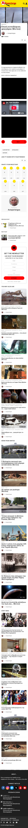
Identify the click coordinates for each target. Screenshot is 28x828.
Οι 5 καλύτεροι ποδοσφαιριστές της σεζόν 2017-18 (12, 708)
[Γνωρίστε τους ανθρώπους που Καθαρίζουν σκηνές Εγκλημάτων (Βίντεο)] (14, 670)
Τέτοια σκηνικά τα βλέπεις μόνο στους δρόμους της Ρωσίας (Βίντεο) (12, 517)
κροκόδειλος (9, 356)
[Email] (25, 788)
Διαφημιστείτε (4, 818)
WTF (23, 191)
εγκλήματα (16, 678)
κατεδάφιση (15, 149)
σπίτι (2, 430)
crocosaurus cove (9, 355)
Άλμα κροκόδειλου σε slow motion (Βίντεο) (12, 358)
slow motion (6, 149)
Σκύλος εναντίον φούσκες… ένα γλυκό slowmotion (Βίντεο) (13, 333)
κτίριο (22, 429)
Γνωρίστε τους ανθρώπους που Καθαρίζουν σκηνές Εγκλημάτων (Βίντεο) (12, 683)
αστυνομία (11, 678)
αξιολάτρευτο (15, 330)
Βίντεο (3, 24)
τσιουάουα (3, 331)
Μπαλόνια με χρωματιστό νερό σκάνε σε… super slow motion (13, 408)
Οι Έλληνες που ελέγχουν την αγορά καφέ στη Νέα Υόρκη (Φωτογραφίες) (13, 577)
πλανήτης (10, 600)
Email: (14, 260)
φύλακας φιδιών (18, 653)
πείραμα (12, 405)
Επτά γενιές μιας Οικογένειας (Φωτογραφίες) (11, 797)
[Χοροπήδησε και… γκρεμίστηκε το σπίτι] (14, 421)
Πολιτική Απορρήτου (6, 820)
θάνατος (3, 679)
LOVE (5, 191)
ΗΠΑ (21, 678)
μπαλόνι (7, 405)
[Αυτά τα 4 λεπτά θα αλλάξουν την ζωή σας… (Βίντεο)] (14, 592)
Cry (11, 178)
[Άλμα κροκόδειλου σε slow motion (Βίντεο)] (14, 347)
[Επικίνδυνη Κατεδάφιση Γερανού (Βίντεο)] (14, 297)
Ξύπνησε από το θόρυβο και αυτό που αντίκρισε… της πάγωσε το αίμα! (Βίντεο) (13, 656)
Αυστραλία (3, 356)
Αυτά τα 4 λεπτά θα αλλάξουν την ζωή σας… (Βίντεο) (13, 603)
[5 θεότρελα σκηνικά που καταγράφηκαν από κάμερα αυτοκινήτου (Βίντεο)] (14, 450)
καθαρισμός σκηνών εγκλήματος (13, 679)
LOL (24, 178)
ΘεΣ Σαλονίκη (7, 802)
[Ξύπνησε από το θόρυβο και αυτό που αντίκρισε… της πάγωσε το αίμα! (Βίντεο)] (14, 645)
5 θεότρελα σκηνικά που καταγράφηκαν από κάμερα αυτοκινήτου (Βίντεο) (12, 463)
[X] (16, 788)
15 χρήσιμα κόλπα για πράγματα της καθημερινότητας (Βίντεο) (16, 224)
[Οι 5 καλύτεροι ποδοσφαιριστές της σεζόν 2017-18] (14, 697)
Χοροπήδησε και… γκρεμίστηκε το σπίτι (12, 433)
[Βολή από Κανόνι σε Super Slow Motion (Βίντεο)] (14, 372)
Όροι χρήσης (13, 818)
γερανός (7, 306)
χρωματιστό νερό (18, 405)
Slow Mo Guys (8, 380)
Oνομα (14, 267)
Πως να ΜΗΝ (17, 306)
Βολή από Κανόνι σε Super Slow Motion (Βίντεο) (13, 383)
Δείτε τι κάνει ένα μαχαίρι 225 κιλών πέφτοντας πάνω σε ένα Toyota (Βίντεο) (13, 545)
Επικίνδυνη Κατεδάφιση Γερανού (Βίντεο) (11, 308)
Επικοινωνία (16, 820)
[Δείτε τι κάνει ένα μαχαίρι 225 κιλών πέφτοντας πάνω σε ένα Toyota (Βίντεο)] (14, 533)
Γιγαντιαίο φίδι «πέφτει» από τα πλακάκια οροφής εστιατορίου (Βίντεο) (16, 237)
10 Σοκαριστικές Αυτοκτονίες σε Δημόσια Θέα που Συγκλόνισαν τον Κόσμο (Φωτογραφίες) (12, 631)
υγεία (6, 487)
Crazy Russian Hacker (10, 404)
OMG (14, 191)
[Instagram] (7, 788)
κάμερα (3, 405)
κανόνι (20, 380)
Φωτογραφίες (4, 574)
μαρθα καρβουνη (8, 808)
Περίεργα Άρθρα (4, 653)
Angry (4, 178)
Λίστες (2, 628)
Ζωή (6, 600)
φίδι (14, 653)
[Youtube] (20, 788)
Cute (18, 178)
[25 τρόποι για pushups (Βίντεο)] (14, 478)
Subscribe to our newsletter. (14, 274)
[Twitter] (12, 788)
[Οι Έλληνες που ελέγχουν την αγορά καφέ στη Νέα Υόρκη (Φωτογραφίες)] (14, 563)
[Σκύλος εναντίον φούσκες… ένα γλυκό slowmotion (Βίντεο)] (14, 322)
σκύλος (20, 330)
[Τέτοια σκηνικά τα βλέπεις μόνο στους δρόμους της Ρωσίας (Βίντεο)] (14, 505)
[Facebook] (3, 788)
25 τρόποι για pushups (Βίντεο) (10, 490)
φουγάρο (5, 152)
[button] (24, 3)
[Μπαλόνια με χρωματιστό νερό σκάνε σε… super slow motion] (14, 396)
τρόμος (10, 653)
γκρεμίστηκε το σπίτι (9, 429)
